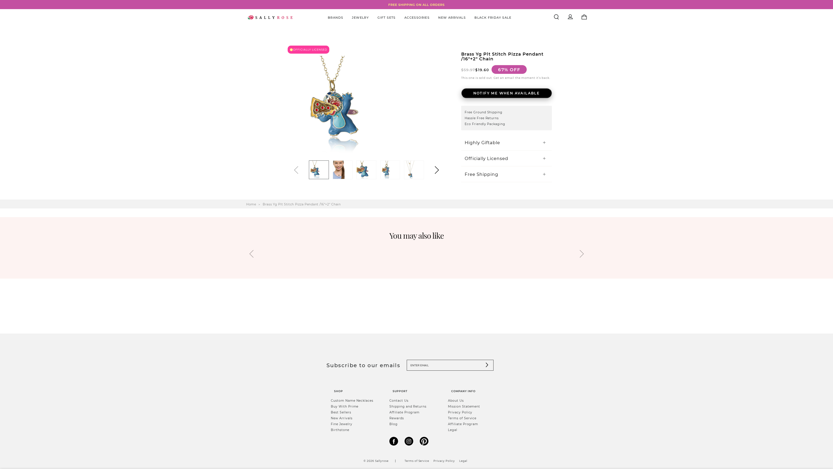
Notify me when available (506, 93)
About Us (456, 400)
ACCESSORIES (417, 17)
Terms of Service (462, 418)
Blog (393, 424)
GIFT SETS (386, 17)
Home (251, 204)
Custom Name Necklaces (352, 400)
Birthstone (340, 430)
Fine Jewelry (341, 424)
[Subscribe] (487, 365)
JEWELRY (360, 17)
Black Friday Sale (492, 17)
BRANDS (335, 17)
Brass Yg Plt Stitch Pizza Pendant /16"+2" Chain (302, 204)
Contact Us (398, 400)
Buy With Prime (344, 406)
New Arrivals (452, 17)
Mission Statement (464, 406)
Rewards (396, 418)
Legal (452, 430)
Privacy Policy (460, 412)
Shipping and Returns (407, 406)
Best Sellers (341, 412)
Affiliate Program (404, 412)
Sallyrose (382, 460)
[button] (437, 170)
